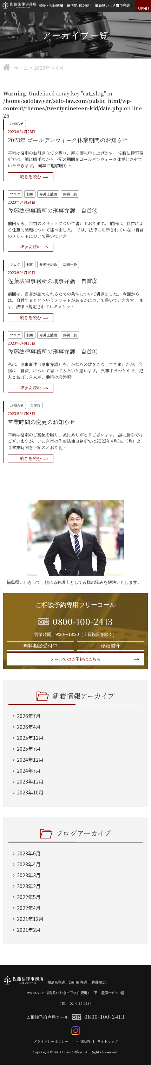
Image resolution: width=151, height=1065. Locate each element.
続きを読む (30, 176)
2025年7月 (29, 748)
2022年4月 (29, 907)
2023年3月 (29, 875)
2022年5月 (29, 896)
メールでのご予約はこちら (75, 659)
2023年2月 (29, 886)
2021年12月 (30, 918)
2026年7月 (29, 715)
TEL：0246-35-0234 (75, 1003)
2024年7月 (29, 770)
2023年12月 (30, 781)
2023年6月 (29, 853)
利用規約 (83, 1041)
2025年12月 (30, 737)
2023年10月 (30, 792)
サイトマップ (107, 1041)
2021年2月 (29, 929)
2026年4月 (29, 726)
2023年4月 (29, 864)
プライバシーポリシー (50, 1041)
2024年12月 (30, 759)
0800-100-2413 (104, 1016)
